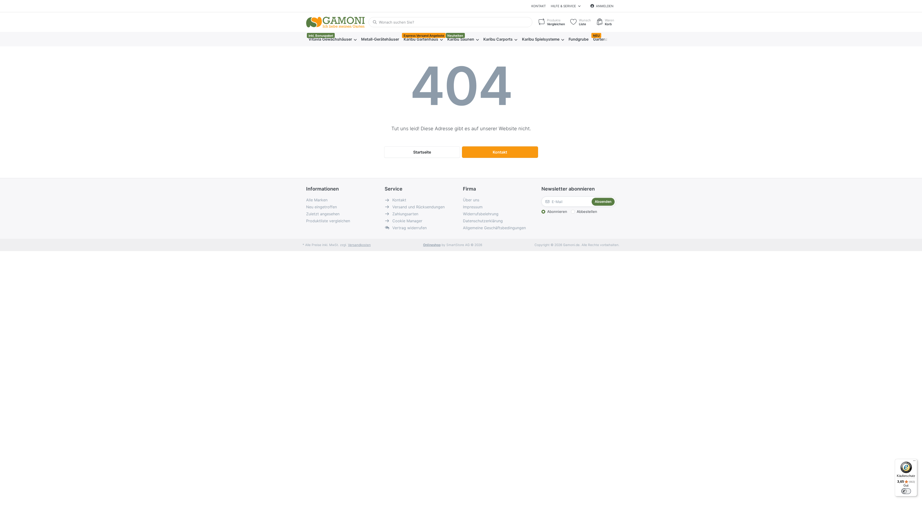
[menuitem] (332, 39)
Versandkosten (359, 245)
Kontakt (538, 6)
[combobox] (450, 22)
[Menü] (914, 462)
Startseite (422, 152)
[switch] (906, 491)
